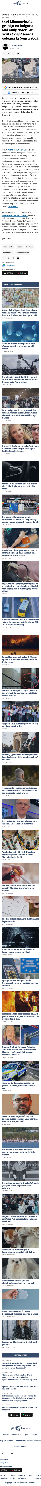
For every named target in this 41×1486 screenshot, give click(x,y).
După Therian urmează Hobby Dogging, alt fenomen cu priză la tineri (20, 1312)
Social (14, 14)
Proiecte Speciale (20, 1446)
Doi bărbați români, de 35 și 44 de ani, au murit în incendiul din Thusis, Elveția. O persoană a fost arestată (20, 379)
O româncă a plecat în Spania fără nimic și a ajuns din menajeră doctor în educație (20, 1185)
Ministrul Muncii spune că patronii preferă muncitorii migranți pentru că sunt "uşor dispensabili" (19, 1119)
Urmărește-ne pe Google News (22, 92)
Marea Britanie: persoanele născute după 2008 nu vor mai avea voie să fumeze (18, 888)
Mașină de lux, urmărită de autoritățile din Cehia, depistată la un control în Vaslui (19, 486)
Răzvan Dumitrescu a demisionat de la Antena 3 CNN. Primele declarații (19, 822)
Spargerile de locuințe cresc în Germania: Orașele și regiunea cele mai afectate (20, 983)
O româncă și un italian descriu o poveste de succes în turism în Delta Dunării (18, 1152)
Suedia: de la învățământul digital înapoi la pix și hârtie (20, 920)
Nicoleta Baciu (17, 45)
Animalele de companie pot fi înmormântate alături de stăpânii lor (19, 1250)
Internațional (17, 1435)
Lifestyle (35, 1435)
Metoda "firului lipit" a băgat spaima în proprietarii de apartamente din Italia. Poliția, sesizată (19, 693)
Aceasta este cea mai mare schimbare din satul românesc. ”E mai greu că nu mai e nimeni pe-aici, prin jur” (19, 790)
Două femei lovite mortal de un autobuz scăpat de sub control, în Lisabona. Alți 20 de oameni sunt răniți (20, 622)
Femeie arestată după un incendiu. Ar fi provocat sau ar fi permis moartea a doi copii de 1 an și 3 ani (20, 1016)
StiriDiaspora (6, 14)
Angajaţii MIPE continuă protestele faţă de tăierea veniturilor (20, 724)
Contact (30, 1475)
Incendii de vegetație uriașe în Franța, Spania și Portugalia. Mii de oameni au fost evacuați (19, 659)
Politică (6, 1435)
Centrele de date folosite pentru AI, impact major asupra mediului (18, 950)
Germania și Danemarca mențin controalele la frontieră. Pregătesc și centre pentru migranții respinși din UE (20, 519)
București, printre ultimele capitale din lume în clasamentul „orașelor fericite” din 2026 (20, 757)
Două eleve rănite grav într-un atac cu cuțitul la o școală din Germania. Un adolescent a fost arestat (19, 553)
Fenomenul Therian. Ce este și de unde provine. (20, 1343)
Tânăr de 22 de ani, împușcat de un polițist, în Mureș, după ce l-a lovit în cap (18, 1085)
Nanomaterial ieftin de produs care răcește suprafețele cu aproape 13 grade (18, 346)
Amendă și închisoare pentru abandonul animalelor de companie (18, 1281)
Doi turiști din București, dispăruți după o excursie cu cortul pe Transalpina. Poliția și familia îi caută (20, 448)
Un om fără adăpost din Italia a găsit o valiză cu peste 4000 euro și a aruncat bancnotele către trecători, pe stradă (19, 312)
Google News (11, 266)
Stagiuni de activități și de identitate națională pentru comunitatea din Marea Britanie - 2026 (18, 854)
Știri (26, 1435)
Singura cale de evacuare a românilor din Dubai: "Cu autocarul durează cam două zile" (19, 1219)
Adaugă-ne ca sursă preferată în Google (22, 87)
